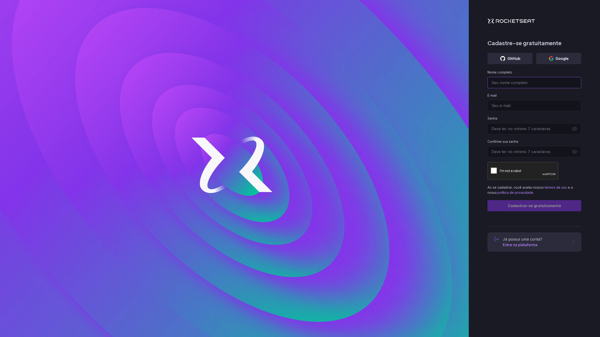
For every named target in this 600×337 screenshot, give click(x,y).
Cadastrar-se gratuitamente (534, 205)
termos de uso (556, 187)
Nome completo (500, 72)
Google (562, 58)
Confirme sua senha (503, 141)
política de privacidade (515, 192)
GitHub (513, 58)
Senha (492, 118)
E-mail (492, 95)
